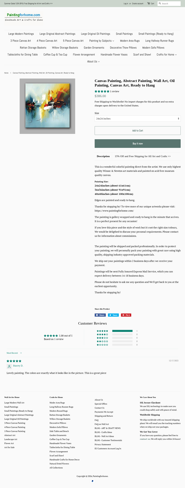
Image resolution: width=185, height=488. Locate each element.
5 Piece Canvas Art (73, 41)
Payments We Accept (104, 411)
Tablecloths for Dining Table (23, 54)
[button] (102, 91)
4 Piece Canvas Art (47, 41)
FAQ (96, 420)
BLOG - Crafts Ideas (103, 432)
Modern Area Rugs (130, 41)
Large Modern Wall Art (14, 402)
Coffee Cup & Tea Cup (55, 54)
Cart (152, 3)
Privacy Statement (103, 444)
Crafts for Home (166, 54)
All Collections (56, 467)
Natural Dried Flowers (59, 463)
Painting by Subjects (100, 41)
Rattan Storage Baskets (33, 47)
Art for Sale (9, 447)
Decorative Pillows (58, 423)
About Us (92, 61)
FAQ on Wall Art (102, 424)
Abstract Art (9, 435)
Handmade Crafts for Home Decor (65, 459)
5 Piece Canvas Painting (14, 431)
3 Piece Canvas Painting (14, 423)
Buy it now (138, 143)
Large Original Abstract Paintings (57, 34)
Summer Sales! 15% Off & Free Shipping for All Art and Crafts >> (28, 3)
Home (6, 73)
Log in (126, 3)
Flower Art (9, 443)
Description (103, 156)
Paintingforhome (100, 476)
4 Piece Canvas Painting (14, 427)
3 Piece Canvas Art (20, 41)
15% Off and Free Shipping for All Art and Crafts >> (143, 156)
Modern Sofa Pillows (153, 47)
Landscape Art (10, 439)
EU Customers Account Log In (108, 448)
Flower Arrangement (84, 54)
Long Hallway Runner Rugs (159, 41)
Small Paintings (124, 34)
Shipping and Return (104, 415)
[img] (14, 361)
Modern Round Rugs (59, 410)
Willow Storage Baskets (65, 47)
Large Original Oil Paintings (95, 34)
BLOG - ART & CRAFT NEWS (108, 428)
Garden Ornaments (94, 47)
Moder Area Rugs (57, 402)
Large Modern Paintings (21, 34)
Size (97, 113)
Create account (137, 3)
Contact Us (99, 407)
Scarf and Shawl (142, 54)
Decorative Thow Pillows (123, 47)
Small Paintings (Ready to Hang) (156, 34)
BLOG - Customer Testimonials (108, 440)
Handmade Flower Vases (114, 54)
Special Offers (101, 403)
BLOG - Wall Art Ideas (104, 436)
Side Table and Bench (59, 431)
